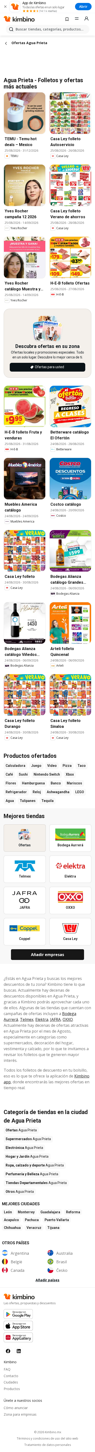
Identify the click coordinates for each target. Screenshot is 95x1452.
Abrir (83, 6)
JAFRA (55, 1019)
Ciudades (11, 1382)
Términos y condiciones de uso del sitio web (47, 1439)
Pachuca (32, 1220)
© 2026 (47, 1432)
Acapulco (11, 1220)
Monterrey (26, 1212)
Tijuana (53, 1228)
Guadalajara (50, 1212)
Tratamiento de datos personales (47, 1445)
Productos (12, 1388)
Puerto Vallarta (57, 1220)
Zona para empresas (20, 1414)
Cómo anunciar (16, 1407)
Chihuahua (12, 1228)
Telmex (26, 1019)
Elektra (41, 1019)
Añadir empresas (47, 954)
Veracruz (34, 1228)
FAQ (7, 1369)
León (8, 1212)
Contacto (11, 1375)
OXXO (68, 1019)
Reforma (73, 1212)
